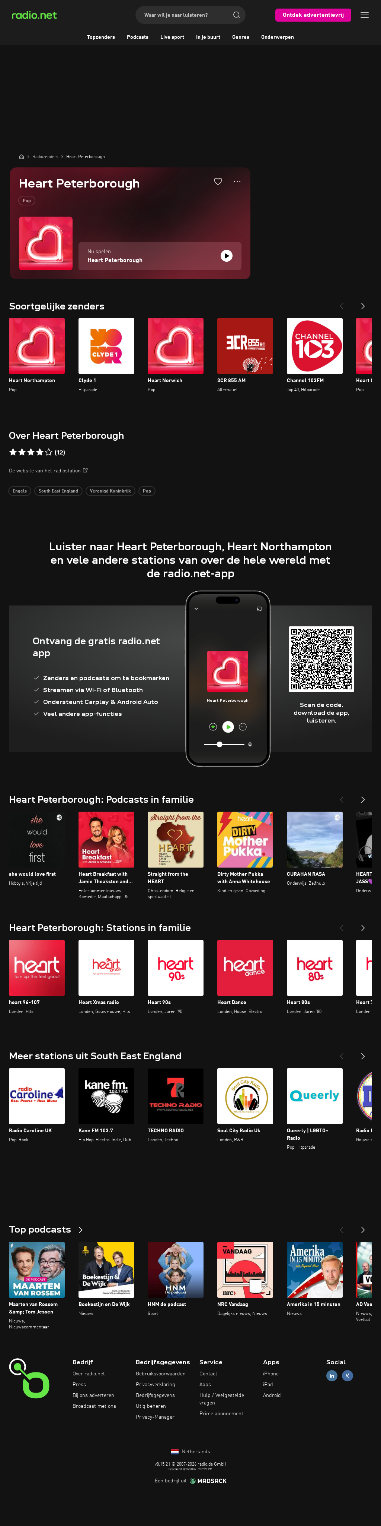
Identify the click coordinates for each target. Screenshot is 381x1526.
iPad (268, 1384)
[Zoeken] (236, 14)
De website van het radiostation (45, 470)
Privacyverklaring (155, 1384)
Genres (240, 37)
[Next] (363, 303)
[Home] (22, 157)
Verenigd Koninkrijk (110, 491)
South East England (58, 491)
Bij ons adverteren (93, 1395)
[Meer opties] (237, 181)
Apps (205, 1384)
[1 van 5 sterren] (13, 452)
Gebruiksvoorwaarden (161, 1373)
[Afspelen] (227, 256)
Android (272, 1395)
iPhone (271, 1373)
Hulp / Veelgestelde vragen (221, 1399)
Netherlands (195, 1451)
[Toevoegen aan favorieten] (218, 181)
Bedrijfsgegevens (155, 1395)
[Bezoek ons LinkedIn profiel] (332, 1376)
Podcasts (137, 37)
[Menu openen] (364, 14)
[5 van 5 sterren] (48, 452)
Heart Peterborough (115, 261)
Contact (208, 1373)
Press (79, 1384)
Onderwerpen (277, 37)
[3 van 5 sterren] (30, 452)
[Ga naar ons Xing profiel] (347, 1376)
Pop (27, 201)
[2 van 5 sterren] (21, 452)
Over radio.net (89, 1373)
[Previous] (341, 303)
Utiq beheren (151, 1406)
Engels (20, 491)
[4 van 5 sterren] (39, 452)
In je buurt (208, 37)
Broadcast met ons (94, 1406)
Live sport (172, 37)
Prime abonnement (221, 1413)
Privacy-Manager (155, 1417)
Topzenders (101, 37)
